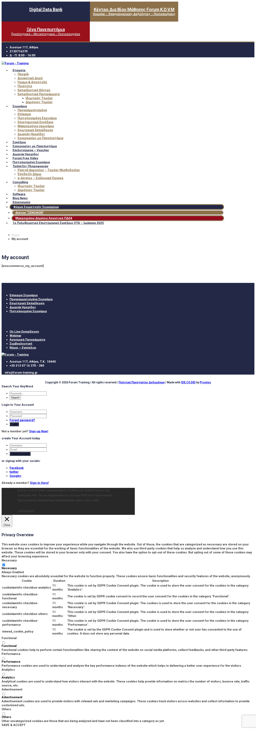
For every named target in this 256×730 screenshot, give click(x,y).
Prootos (205, 382)
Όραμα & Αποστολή (32, 82)
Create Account (20, 453)
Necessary (9, 568)
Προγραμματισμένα (32, 110)
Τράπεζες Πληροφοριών (30, 166)
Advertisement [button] (12, 689)
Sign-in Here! (39, 483)
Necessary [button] (9, 560)
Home (16, 235)
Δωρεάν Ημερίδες (31, 134)
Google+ (15, 476)
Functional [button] (9, 638)
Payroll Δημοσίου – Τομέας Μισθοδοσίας (49, 170)
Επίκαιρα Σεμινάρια (24, 295)
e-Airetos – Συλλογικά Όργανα (40, 178)
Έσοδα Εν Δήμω (29, 174)
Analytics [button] (8, 669)
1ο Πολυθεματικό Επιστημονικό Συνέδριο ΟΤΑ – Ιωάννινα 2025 (58, 223)
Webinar (15, 335)
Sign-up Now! (38, 431)
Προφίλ (23, 74)
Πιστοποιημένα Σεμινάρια (37, 118)
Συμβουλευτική (21, 343)
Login (14, 424)
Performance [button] (11, 654)
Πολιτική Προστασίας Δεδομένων (142, 382)
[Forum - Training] (15, 63)
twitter (14, 472)
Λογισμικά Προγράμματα (27, 339)
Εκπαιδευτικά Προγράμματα (39, 94)
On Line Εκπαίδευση (24, 331)
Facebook (17, 468)
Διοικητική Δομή (30, 78)
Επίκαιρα (24, 114)
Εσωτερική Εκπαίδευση (35, 130)
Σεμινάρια (20, 106)
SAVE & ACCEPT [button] (14, 725)
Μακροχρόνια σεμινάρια (36, 126)
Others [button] (6, 709)
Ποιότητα (25, 86)
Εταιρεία (19, 70)
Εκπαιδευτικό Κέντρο (34, 90)
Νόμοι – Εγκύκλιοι (23, 347)
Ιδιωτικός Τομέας (39, 98)
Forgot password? (22, 420)
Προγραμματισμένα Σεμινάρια (31, 299)
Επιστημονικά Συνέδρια (35, 122)
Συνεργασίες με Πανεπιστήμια (40, 138)
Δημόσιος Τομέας (39, 102)
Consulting (20, 182)
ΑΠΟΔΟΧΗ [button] (26, 511)
